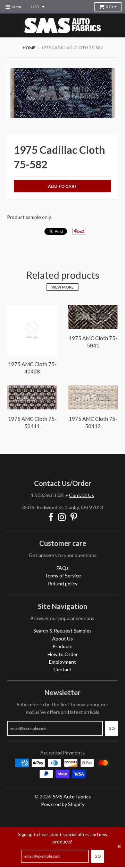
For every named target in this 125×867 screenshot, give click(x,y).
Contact (62, 669)
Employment (62, 662)
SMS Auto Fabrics (72, 796)
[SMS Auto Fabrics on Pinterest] (73, 517)
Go (97, 856)
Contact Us (81, 495)
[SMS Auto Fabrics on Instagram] (62, 517)
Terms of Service (62, 575)
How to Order (63, 654)
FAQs (63, 568)
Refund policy (62, 583)
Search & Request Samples (62, 631)
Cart (111, 6)
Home (29, 47)
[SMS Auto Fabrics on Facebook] (50, 517)
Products (62, 646)
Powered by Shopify (62, 804)
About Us (62, 639)
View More (62, 287)
